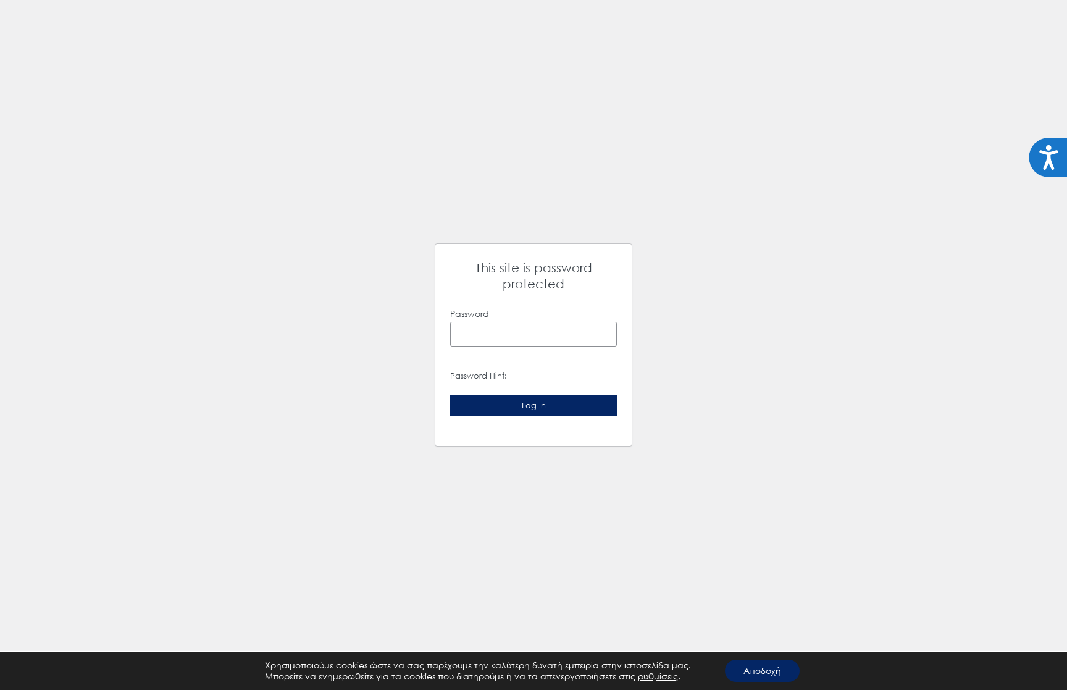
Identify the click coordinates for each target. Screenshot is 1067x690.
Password (469, 313)
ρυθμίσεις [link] (658, 676)
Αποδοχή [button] (762, 670)
